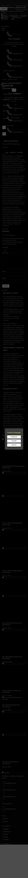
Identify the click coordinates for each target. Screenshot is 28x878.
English (14, 445)
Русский (14, 441)
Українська (14, 436)
